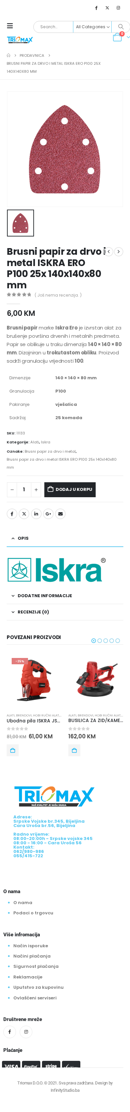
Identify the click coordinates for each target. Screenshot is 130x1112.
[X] (107, 7)
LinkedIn (36, 514)
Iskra (45, 442)
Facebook (12, 514)
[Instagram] (118, 7)
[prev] (108, 251)
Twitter (24, 514)
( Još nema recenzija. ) (58, 295)
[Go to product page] (95, 680)
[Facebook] (96, 7)
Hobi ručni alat (46, 715)
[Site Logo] (20, 39)
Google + (48, 514)
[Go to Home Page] (8, 55)
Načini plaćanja (32, 956)
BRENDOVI (24, 715)
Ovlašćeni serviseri (35, 998)
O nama (22, 902)
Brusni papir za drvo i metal (50, 451)
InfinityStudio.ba (65, 1090)
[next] (118, 251)
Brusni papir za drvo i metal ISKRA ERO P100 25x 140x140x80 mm (62, 463)
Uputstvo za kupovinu (38, 987)
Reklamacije (27, 977)
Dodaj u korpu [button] (13, 750)
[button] (12, 26)
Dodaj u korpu (74, 489)
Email (60, 514)
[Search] (121, 27)
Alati (34, 442)
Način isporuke (30, 946)
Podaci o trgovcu (33, 913)
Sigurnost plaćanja (36, 966)
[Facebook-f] (9, 1032)
